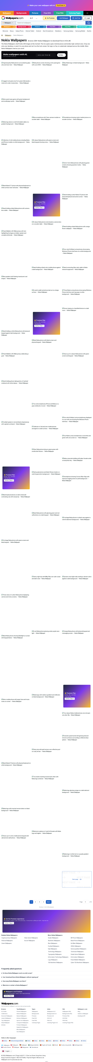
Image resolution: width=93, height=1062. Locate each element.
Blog (79, 1011)
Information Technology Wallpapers (58, 957)
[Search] (89, 23)
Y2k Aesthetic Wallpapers (55, 962)
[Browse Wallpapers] (14, 27)
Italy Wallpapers (52, 949)
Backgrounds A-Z (51, 1013)
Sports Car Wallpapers (23, 1020)
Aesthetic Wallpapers (54, 940)
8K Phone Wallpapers (77, 938)
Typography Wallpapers (55, 954)
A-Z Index (4, 1011)
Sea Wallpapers (21, 1031)
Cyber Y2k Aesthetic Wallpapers (80, 962)
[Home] (2, 35)
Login (88, 18)
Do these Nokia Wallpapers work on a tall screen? (17, 973)
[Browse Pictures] (44, 27)
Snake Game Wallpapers (78, 954)
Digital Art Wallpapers (22, 1027)
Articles (3, 1025)
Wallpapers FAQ (66, 1011)
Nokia (5, 1040)
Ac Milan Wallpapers (76, 943)
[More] (87, 13)
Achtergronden (78, 1045)
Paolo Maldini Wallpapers (78, 960)
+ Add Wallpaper (63, 18)
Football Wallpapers (53, 946)
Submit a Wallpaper (83, 1013)
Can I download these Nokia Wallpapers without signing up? (20, 977)
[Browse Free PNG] (75, 27)
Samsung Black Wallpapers (78, 949)
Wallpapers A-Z (51, 1011)
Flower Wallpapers (21, 1011)
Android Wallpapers (7, 940)
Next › (48, 902)
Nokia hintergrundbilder (17, 1040)
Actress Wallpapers (22, 1018)
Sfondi (56, 1045)
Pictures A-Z (50, 1016)
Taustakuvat (35, 1047)
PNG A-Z (49, 1020)
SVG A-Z (49, 1018)
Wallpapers (7, 13)
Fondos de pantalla (66, 1045)
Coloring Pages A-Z (52, 1022)
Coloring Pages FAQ (67, 1022)
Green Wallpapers (7, 943)
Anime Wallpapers (21, 1013)
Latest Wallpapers (6, 1018)
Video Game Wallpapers (31, 938)
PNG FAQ (64, 1020)
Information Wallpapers (77, 957)
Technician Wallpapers (77, 951)
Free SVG (47, 13)
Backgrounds (22, 13)
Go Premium (51, 18)
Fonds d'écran (7, 1047)
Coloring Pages (75, 13)
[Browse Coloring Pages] (90, 27)
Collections (4, 1013)
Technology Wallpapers (54, 951)
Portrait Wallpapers (22, 1025)
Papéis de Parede (46, 1045)
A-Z (31, 18)
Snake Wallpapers (53, 938)
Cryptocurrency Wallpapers (9, 938)
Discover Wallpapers (6, 1016)
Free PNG (59, 13)
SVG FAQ (64, 1018)
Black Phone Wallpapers (77, 940)
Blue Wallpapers (52, 943)
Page (81, 902)
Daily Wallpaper (5, 1022)
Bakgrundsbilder (34, 1045)
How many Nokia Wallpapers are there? (14, 981)
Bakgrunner (25, 1047)
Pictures (35, 13)
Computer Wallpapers (22, 1022)
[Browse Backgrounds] (29, 27)
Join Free (77, 18)
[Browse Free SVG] (59, 27)
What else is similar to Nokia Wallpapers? (15, 985)
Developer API (81, 1016)
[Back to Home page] (12, 18)
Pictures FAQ (65, 1016)
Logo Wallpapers (52, 960)
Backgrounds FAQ (67, 1013)
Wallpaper (24, 1045)
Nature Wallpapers (21, 1016)
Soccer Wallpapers (29, 940)
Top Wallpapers (5, 1020)
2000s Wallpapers (76, 946)
